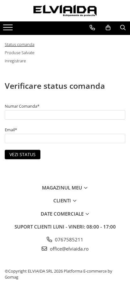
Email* (11, 130)
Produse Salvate (19, 52)
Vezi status (22, 154)
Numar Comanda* (22, 106)
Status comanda (19, 44)
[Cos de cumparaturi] (108, 27)
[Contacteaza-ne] (92, 27)
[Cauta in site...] (123, 27)
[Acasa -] (65, 11)
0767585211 (68, 239)
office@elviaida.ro (69, 249)
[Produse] (8, 29)
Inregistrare (15, 61)
